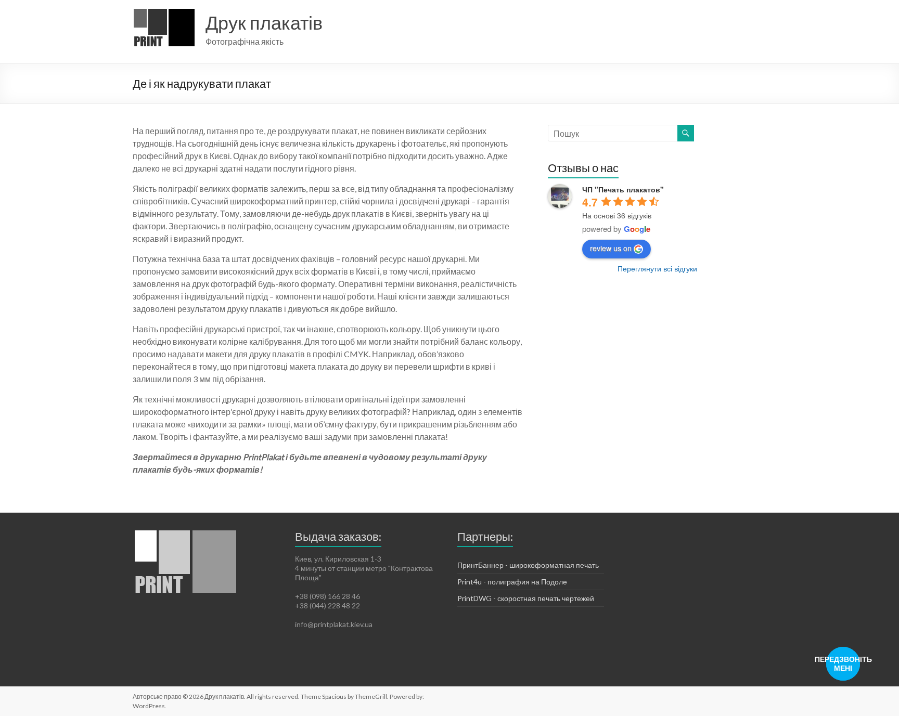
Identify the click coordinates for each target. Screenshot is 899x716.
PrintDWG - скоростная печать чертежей (525, 598)
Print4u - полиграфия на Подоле (512, 581)
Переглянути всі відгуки (657, 268)
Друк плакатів (264, 22)
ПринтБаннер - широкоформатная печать (528, 565)
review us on (611, 248)
